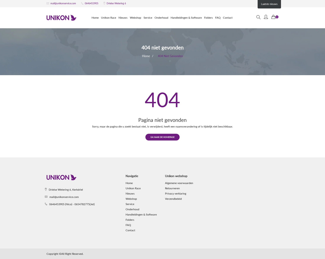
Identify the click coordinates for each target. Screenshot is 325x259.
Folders (208, 17)
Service (148, 17)
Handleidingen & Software (186, 17)
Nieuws (122, 17)
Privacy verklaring (175, 193)
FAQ (218, 17)
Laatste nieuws (269, 3)
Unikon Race (108, 17)
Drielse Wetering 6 (116, 3)
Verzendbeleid (173, 198)
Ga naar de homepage (162, 137)
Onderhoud (161, 17)
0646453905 (91, 3)
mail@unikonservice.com (63, 3)
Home (95, 17)
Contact (228, 17)
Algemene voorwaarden (179, 183)
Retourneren (172, 188)
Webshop (135, 17)
